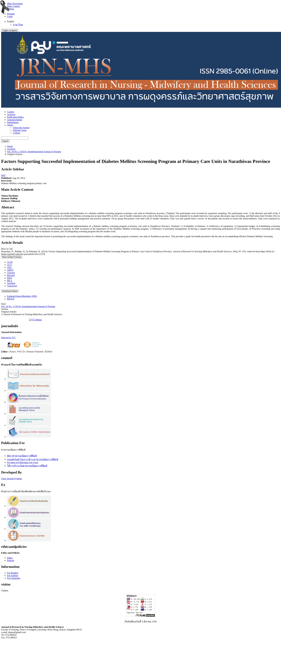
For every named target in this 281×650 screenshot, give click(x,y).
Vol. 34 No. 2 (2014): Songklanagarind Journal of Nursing (34, 151)
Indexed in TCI (8, 337)
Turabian (11, 283)
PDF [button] (3, 175)
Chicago (11, 272)
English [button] (10, 21)
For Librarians (13, 578)
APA (9, 267)
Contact (16, 133)
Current (10, 112)
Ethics (10, 558)
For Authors (12, 575)
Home (10, 146)
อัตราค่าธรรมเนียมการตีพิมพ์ (22, 455)
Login (10, 16)
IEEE (9, 278)
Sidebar (10, 9)
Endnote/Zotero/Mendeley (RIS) (22, 296)
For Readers (12, 573)
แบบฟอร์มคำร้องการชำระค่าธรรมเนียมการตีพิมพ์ (32, 459)
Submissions (13, 122)
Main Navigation (15, 3)
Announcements (14, 119)
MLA (9, 280)
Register (11, 14)
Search (5, 141)
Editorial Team (19, 130)
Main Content (13, 6)
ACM (9, 262)
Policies (10, 560)
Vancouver (12, 286)
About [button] (10, 125)
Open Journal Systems (11, 478)
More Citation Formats (11, 257)
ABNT (10, 270)
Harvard (11, 275)
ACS (9, 265)
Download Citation (10, 291)
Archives (11, 114)
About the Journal (21, 127)
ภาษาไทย (18, 24)
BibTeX (10, 299)
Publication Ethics (15, 117)
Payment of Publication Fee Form (22, 462)
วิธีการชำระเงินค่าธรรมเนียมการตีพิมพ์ (27, 465)
